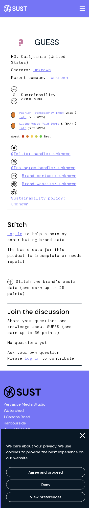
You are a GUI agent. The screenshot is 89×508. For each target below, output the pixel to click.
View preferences (46, 497)
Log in (14, 233)
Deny (45, 484)
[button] (82, 435)
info (22, 117)
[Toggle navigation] (82, 8)
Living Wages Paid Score (39, 124)
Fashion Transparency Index (41, 113)
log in (32, 358)
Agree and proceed (45, 472)
